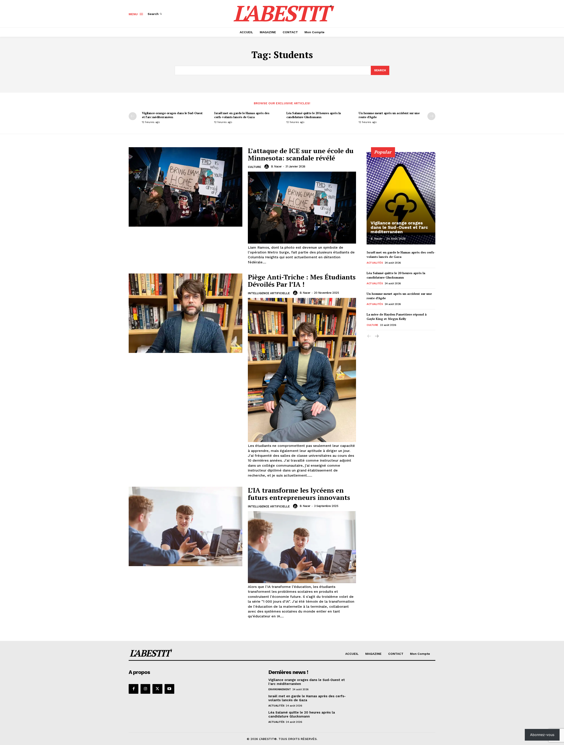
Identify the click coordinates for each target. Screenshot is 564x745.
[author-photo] (267, 166)
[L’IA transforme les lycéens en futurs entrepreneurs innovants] (185, 526)
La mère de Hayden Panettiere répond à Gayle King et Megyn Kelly (397, 316)
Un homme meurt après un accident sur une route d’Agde (389, 115)
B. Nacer (276, 166)
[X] (157, 689)
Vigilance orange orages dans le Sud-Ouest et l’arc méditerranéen (172, 115)
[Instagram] (145, 689)
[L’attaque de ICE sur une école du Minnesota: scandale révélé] (185, 187)
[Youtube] (169, 689)
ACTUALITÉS (375, 262)
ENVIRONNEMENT (279, 689)
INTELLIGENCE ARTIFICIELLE (269, 293)
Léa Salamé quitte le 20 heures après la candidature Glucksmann (313, 115)
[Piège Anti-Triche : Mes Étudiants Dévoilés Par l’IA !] (185, 313)
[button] (155, 13)
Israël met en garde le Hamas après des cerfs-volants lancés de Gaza (241, 115)
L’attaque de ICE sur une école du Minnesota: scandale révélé (301, 154)
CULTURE (254, 167)
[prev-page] (133, 116)
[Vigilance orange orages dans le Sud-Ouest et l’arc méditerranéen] (401, 198)
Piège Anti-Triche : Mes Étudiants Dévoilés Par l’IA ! (302, 281)
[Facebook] (133, 689)
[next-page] (431, 116)
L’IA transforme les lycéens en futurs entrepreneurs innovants (299, 494)
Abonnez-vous (542, 734)
